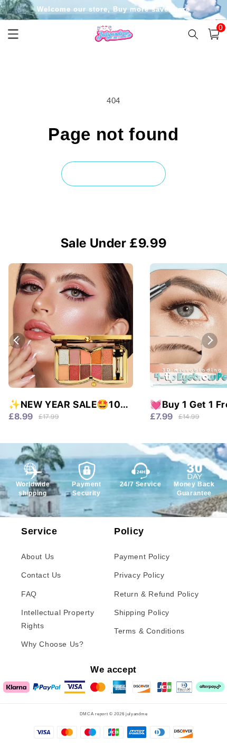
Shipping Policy (141, 612)
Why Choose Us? (52, 644)
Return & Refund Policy (156, 594)
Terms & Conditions (149, 631)
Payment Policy (141, 556)
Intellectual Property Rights (57, 619)
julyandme (136, 713)
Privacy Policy (139, 575)
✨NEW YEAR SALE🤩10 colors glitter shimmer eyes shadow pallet (64, 405)
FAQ (29, 594)
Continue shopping (113, 173)
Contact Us (41, 575)
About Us (37, 556)
